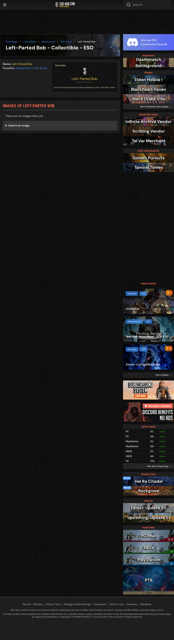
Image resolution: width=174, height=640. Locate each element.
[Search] (147, 4)
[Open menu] (5, 5)
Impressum (100, 604)
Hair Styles (66, 41)
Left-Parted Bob (85, 79)
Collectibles (29, 41)
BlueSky (38, 604)
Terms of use (116, 604)
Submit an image (19, 125)
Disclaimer (146, 604)
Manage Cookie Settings (77, 604)
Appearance (48, 41)
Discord (26, 604)
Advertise (132, 604)
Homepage (12, 41)
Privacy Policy (53, 604)
